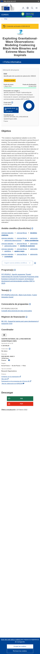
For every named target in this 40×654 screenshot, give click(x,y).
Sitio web (6, 379)
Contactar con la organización (12, 377)
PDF (21, 404)
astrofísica (7, 251)
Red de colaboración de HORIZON (14, 384)
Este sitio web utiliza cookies (10, 639)
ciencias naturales (7, 233)
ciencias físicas (22, 233)
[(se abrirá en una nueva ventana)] (7, 7)
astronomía (33, 238)
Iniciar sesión (23, 8)
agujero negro (19, 251)
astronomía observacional (12, 240)
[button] (28, 8)
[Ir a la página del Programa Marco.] (20, 32)
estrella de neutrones (27, 246)
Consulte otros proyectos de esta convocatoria (16, 311)
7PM (5, 19)
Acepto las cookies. (20, 646)
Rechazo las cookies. (20, 651)
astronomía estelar (10, 246)
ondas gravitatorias (31, 240)
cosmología (8, 256)
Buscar (32, 8)
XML (21, 398)
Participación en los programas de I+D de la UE (18, 381)
